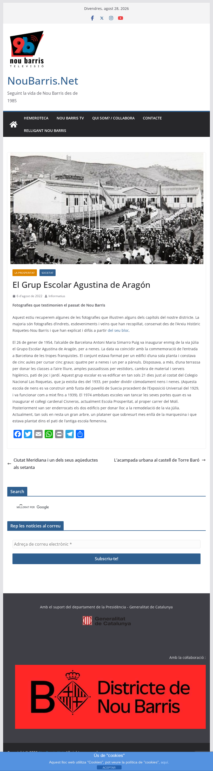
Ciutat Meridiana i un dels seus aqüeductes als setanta (56, 463)
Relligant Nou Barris (45, 130)
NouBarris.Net (42, 80)
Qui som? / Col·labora (113, 118)
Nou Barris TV (70, 118)
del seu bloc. (119, 330)
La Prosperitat (25, 273)
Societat (48, 273)
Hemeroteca (36, 118)
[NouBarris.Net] (13, 124)
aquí (164, 762)
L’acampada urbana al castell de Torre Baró (156, 460)
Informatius (57, 296)
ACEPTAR (109, 767)
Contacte (152, 118)
